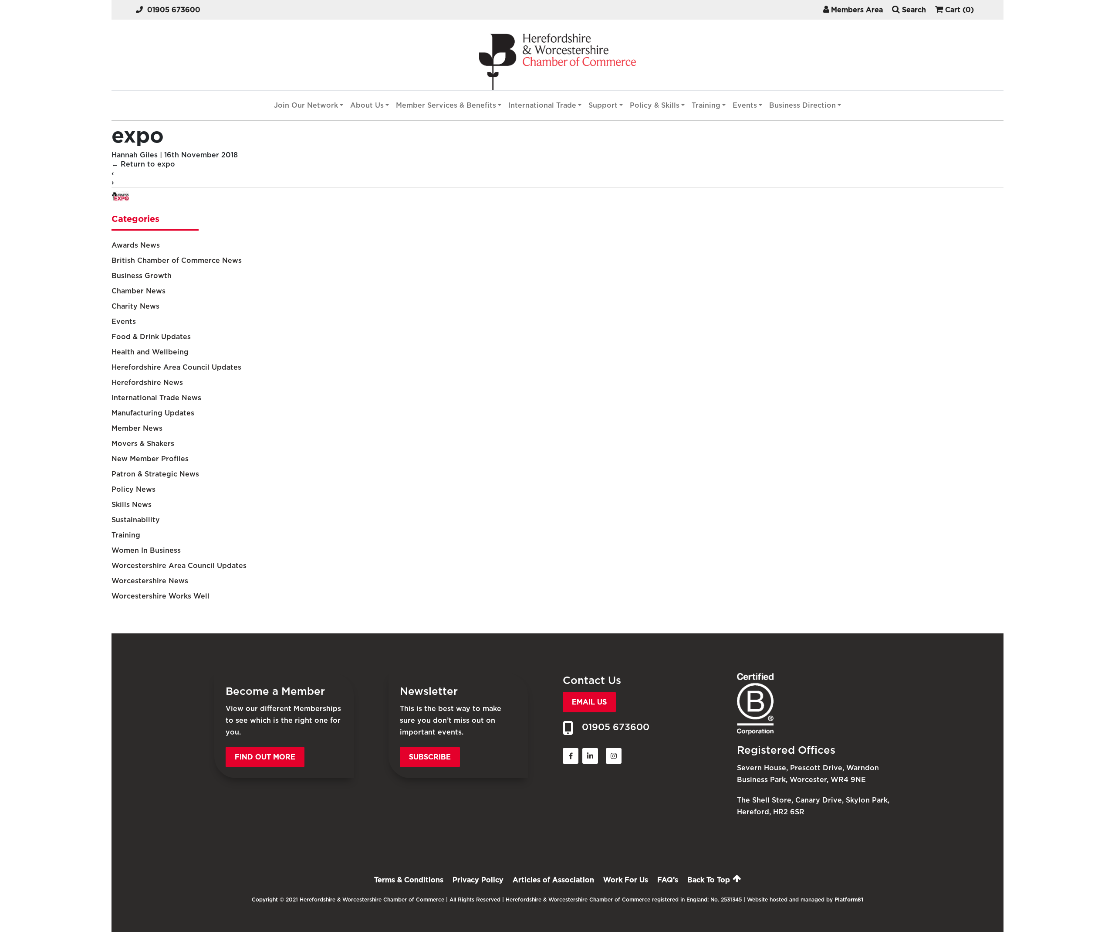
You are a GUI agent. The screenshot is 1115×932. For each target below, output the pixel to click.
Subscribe (430, 757)
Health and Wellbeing (150, 352)
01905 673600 (173, 10)
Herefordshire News (147, 382)
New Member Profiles (150, 459)
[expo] (120, 202)
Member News (137, 428)
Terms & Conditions (408, 880)
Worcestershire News (150, 581)
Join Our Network (306, 105)
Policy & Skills (654, 105)
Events (745, 105)
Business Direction (802, 105)
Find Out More (265, 757)
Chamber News (139, 291)
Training (706, 105)
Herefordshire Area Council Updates (176, 367)
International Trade (542, 105)
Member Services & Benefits (446, 105)
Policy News (133, 489)
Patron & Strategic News (155, 474)
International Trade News (156, 398)
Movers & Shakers (143, 443)
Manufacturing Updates (153, 413)
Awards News (136, 245)
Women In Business (146, 550)
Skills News (132, 504)
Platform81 (849, 899)
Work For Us (625, 880)
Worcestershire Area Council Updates (179, 565)
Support (603, 105)
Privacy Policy (478, 880)
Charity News (135, 306)
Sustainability (136, 520)
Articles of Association (553, 880)
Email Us (589, 702)
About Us (367, 105)
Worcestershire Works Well (160, 596)
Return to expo (143, 164)
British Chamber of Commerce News (177, 260)
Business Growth (142, 276)
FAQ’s (667, 880)
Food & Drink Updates (151, 337)
